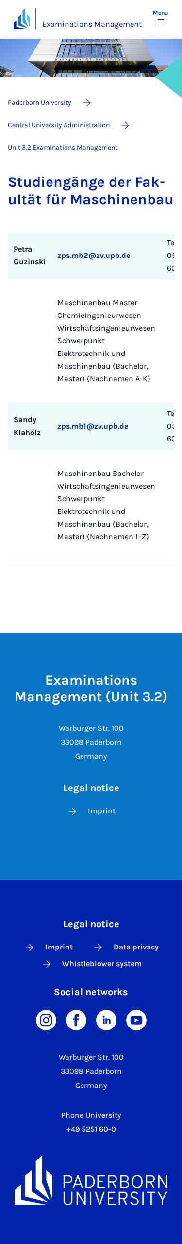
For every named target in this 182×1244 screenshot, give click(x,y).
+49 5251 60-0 (91, 1129)
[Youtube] (136, 1019)
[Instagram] (46, 1019)
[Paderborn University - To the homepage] (22, 18)
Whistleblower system (102, 963)
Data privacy (136, 946)
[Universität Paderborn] (91, 1180)
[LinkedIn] (106, 1019)
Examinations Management (92, 24)
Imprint (102, 810)
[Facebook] (76, 1019)
